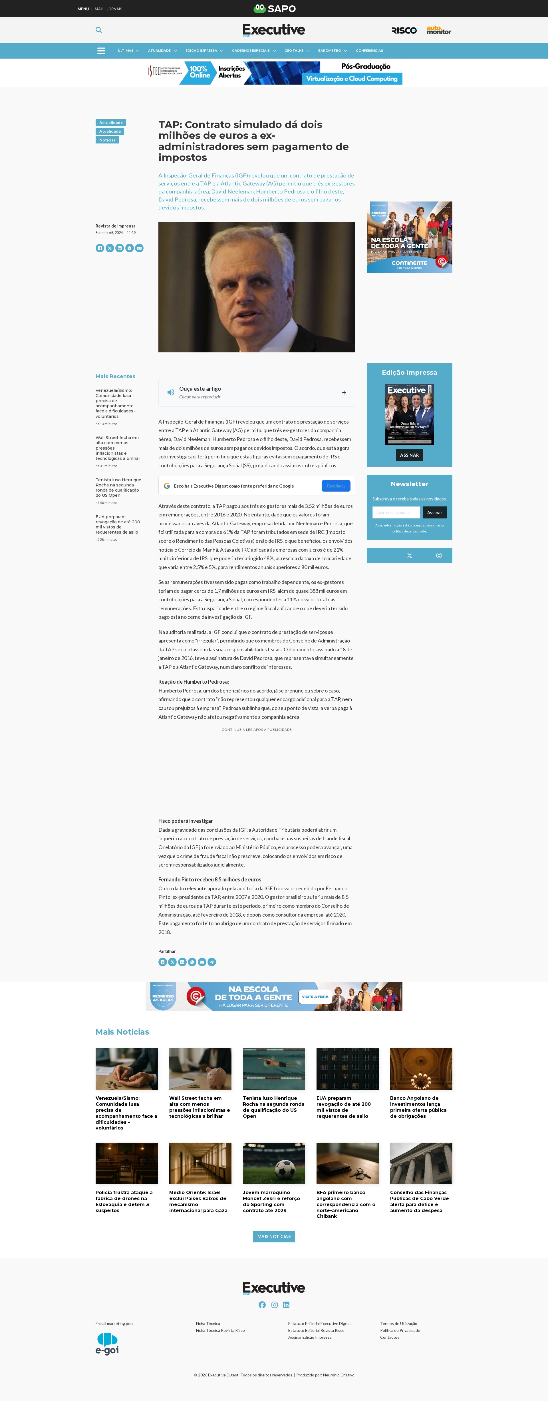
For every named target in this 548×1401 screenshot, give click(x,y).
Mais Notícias (274, 1236)
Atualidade (159, 50)
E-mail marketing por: (114, 1323)
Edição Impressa (201, 50)
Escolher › (336, 485)
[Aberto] (101, 50)
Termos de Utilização (398, 1323)
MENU (83, 9)
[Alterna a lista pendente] (138, 51)
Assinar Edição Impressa (310, 1337)
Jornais (114, 9)
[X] (110, 248)
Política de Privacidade (400, 1330)
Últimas (125, 50)
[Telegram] (211, 962)
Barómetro (329, 50)
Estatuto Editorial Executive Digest (319, 1323)
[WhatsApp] (129, 248)
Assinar (409, 455)
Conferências (369, 50)
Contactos (389, 1337)
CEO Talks (294, 50)
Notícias (107, 139)
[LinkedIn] (119, 248)
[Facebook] (100, 248)
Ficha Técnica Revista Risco (220, 1330)
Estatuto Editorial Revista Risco (316, 1330)
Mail (99, 9)
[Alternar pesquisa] (99, 30)
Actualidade (111, 122)
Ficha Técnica (208, 1323)
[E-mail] (139, 248)
